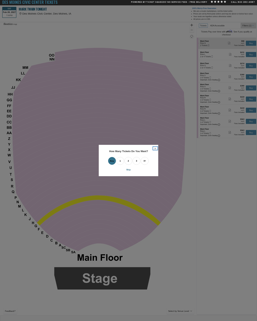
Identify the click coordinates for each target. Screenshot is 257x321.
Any (112, 161)
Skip (128, 169)
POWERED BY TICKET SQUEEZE (148, 2)
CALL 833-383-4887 (243, 2)
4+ (145, 161)
